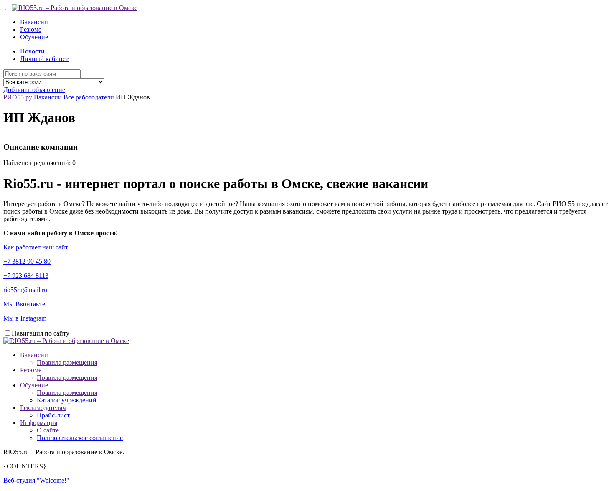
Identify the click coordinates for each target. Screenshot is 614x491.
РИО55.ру (17, 97)
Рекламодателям (43, 407)
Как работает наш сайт (35, 247)
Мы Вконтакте (24, 304)
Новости (32, 51)
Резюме (30, 29)
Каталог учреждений (66, 400)
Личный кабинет (44, 58)
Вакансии (34, 21)
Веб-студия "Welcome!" (36, 480)
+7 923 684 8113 (25, 275)
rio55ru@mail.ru (25, 289)
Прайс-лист (53, 415)
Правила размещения (67, 362)
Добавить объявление (34, 89)
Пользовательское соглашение (80, 437)
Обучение (34, 37)
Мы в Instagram (24, 318)
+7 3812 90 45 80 (27, 261)
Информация (38, 422)
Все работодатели (88, 97)
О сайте (48, 430)
